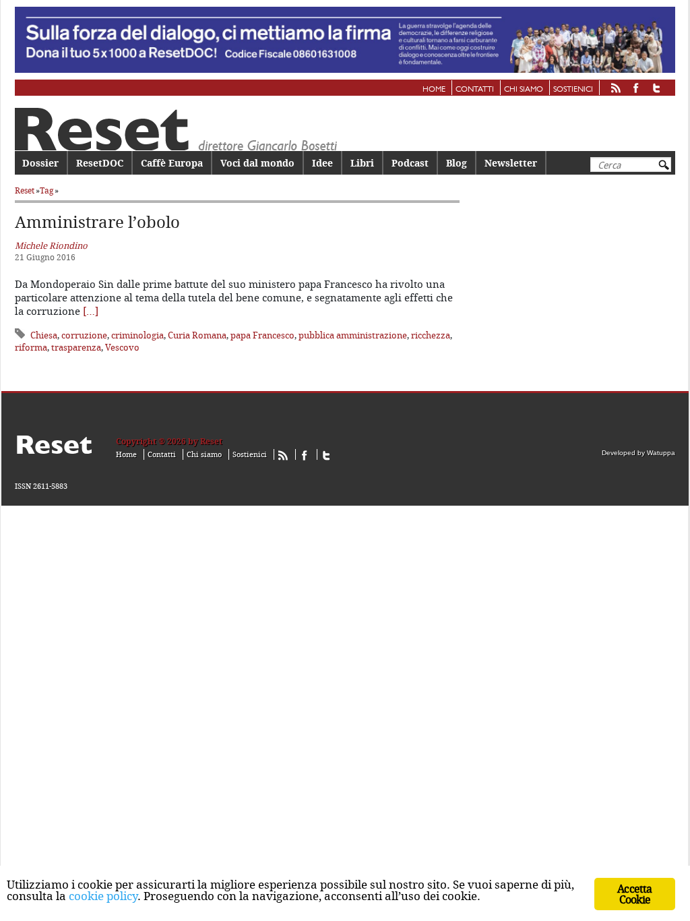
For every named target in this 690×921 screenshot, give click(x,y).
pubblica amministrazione (353, 335)
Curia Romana (197, 335)
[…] (90, 311)
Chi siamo (523, 90)
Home (433, 90)
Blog (456, 162)
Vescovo (122, 347)
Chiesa (43, 335)
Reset (24, 190)
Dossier (40, 162)
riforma (31, 347)
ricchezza (430, 335)
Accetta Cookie (634, 894)
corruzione (84, 335)
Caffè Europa (172, 162)
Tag (46, 190)
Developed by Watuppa (638, 452)
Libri (362, 162)
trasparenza (76, 347)
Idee (322, 162)
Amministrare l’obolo (97, 222)
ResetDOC (99, 162)
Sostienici (573, 90)
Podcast (410, 162)
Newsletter (510, 162)
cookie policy (103, 895)
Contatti (475, 90)
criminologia (137, 335)
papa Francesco (262, 335)
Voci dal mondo (257, 162)
